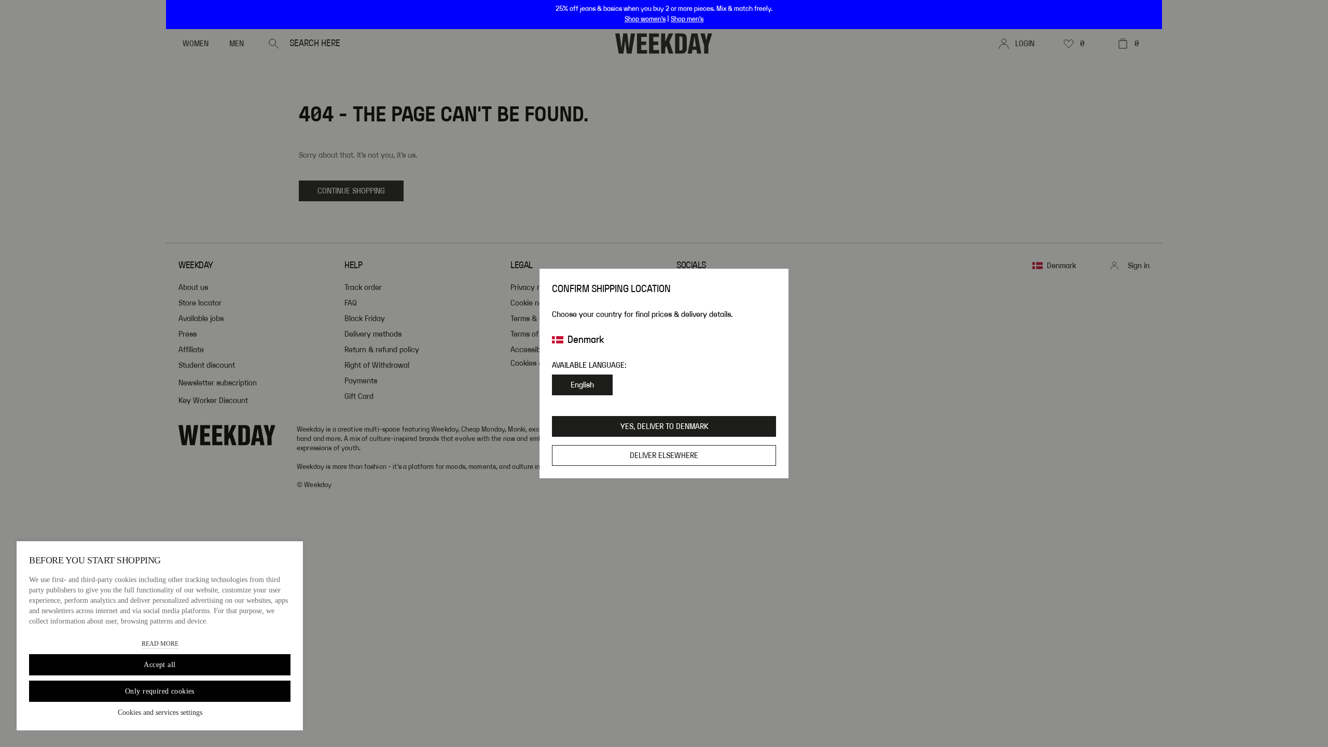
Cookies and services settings (160, 712)
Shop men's (687, 19)
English (582, 385)
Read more (160, 643)
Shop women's (645, 19)
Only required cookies (160, 691)
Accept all (159, 665)
